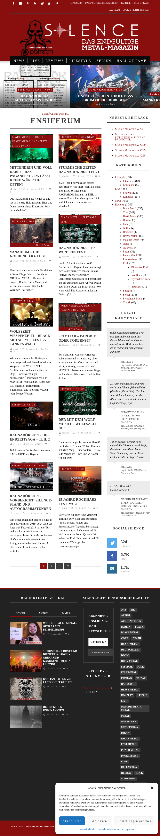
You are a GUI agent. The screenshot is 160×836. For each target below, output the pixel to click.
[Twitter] (42, 3)
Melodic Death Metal (131, 708)
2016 (123, 609)
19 (66, 715)
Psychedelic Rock (140, 279)
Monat (43, 613)
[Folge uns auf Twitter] (112, 543)
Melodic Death (82, 305)
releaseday (129, 767)
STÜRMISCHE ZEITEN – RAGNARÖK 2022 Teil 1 (79, 170)
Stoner (126, 294)
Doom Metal (129, 661)
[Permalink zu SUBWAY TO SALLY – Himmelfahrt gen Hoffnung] (114, 415)
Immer (65, 613)
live (124, 701)
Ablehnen (99, 820)
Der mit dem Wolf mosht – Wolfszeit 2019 (77, 424)
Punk (124, 761)
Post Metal (128, 744)
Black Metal (21, 137)
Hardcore (128, 232)
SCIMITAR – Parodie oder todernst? (77, 338)
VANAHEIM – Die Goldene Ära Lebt (28, 254)
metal (125, 716)
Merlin (65, 176)
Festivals (25, 89)
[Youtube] (49, 3)
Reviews (28, 221)
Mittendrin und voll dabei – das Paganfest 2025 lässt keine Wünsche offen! (31, 176)
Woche (21, 613)
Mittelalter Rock (140, 267)
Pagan (25, 146)
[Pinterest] (27, 3)
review (126, 773)
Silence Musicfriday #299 (130, 150)
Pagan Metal (129, 738)
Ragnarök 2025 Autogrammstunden (35, 98)
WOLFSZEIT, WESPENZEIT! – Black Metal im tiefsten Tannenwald (30, 337)
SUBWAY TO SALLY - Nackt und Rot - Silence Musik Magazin (132, 417)
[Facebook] (13, 3)
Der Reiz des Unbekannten (53, 709)
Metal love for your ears (96, 688)
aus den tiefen (131, 621)
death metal (129, 644)
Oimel (16, 189)
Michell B (127, 361)
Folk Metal (129, 672)
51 (69, 634)
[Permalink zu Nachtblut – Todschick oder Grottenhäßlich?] (114, 502)
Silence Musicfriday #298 (130, 155)
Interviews (128, 181)
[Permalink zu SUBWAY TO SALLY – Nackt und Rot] (114, 469)
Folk (153, 93)
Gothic (126, 228)
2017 (133, 609)
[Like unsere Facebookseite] (112, 556)
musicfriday (129, 727)
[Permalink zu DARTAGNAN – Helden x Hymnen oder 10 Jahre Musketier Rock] (114, 364)
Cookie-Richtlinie (87, 829)
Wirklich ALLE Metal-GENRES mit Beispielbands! (60, 626)
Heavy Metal (21, 141)
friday (141, 678)
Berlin (125, 626)
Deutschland (130, 649)
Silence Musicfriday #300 (130, 144)
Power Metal (130, 255)
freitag (126, 678)
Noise (126, 243)
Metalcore (128, 721)
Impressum (130, 829)
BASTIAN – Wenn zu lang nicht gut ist (57, 681)
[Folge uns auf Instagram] (112, 569)
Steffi (16, 444)
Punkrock (136, 286)
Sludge (127, 290)
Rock (126, 263)
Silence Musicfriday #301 (130, 129)
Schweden (128, 778)
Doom (126, 220)
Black (139, 626)
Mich (16, 261)
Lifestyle (120, 177)
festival (127, 666)
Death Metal (129, 216)
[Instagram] (20, 3)
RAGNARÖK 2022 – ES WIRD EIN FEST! (77, 250)
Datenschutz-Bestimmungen (110, 829)
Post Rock (136, 275)
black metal (130, 632)
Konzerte (106, 89)
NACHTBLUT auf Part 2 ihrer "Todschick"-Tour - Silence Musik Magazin (134, 504)
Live (38, 89)
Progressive (129, 259)
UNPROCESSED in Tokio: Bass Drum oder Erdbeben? (105, 98)
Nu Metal (128, 247)
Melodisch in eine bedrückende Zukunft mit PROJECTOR (130, 137)
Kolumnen (128, 185)
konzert (127, 695)
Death (137, 638)
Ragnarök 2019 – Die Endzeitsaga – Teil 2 (30, 437)
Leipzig (142, 695)
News (48, 89)
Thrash (127, 302)
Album (125, 615)
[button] (152, 788)
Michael (126, 466)
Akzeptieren (72, 820)
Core (92, 89)
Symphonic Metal (132, 298)
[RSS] (34, 3)
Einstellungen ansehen (134, 820)
